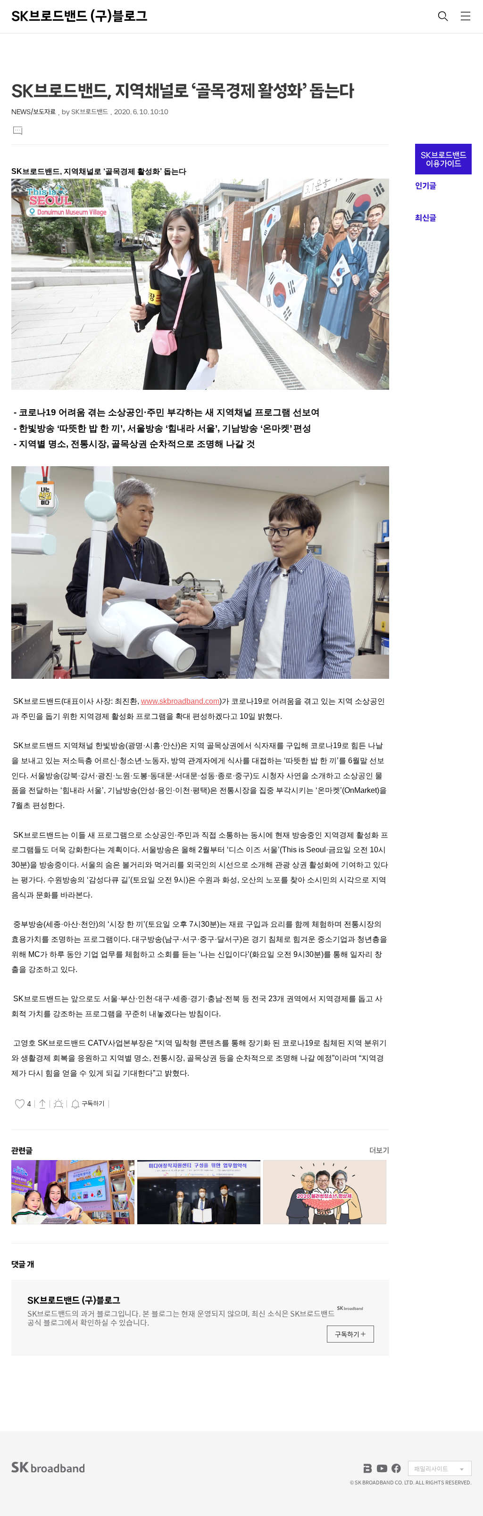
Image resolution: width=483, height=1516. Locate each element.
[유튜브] (382, 1468)
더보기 (379, 1150)
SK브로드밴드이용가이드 (443, 159)
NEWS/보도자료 (33, 112)
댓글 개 (22, 1264)
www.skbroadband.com (180, 701)
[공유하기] (42, 1103)
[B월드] (368, 1468)
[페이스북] (396, 1468)
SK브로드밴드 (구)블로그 (79, 16)
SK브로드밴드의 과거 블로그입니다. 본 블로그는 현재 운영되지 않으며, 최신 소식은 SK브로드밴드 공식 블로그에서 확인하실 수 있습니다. (181, 1317)
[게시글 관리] (58, 1103)
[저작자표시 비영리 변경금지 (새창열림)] (124, 1104)
